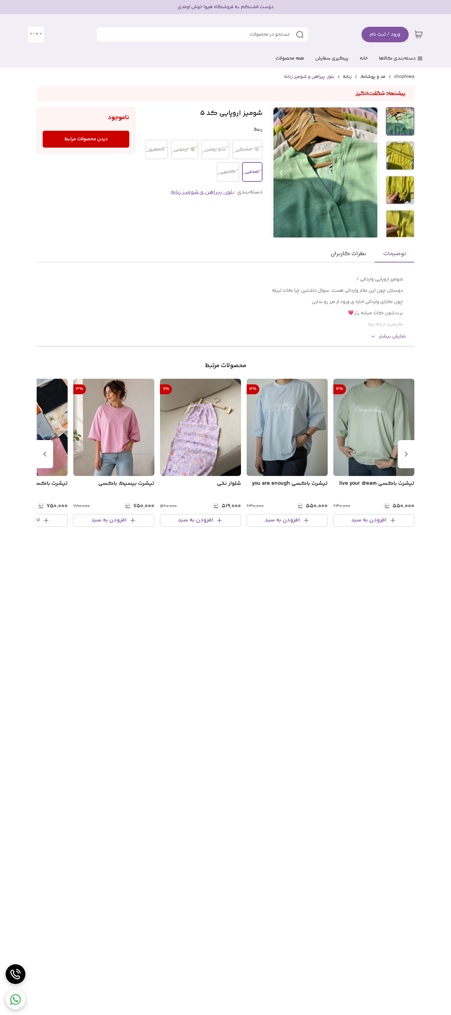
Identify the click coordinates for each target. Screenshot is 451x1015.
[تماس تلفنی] (15, 974)
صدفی (252, 172)
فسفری (157, 149)
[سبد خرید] (418, 34)
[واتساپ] (15, 999)
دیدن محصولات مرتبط (86, 139)
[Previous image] (281, 172)
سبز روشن (215, 149)
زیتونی (181, 149)
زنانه (347, 76)
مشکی (244, 149)
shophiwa (404, 76)
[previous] (406, 454)
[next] (44, 454)
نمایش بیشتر (392, 336)
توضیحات (394, 253)
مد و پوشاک (372, 76)
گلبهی (228, 172)
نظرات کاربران (348, 253)
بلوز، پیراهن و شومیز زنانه (309, 76)
